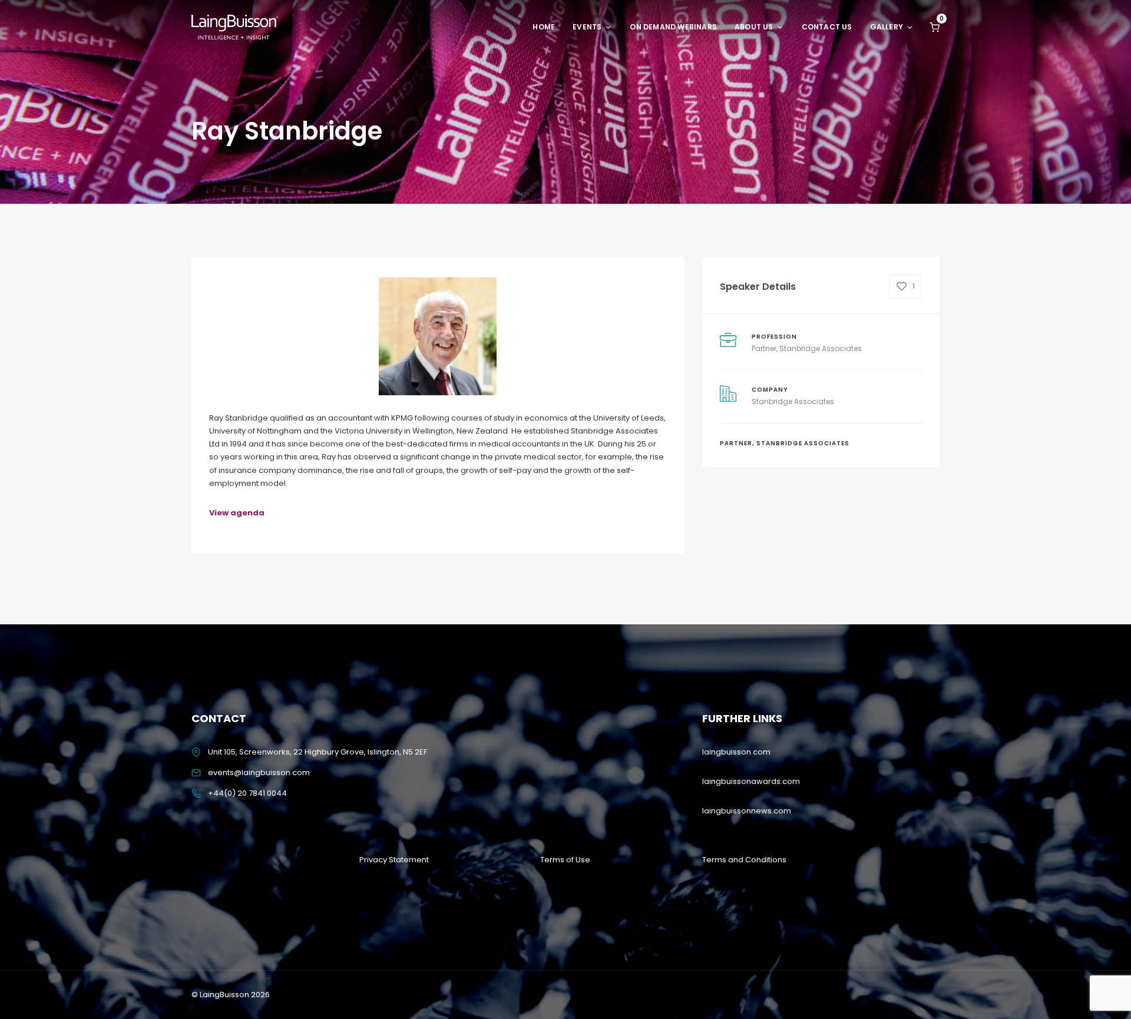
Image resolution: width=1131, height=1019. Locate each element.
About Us (754, 27)
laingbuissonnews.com (746, 810)
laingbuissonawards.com (751, 781)
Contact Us (827, 27)
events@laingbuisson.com (259, 772)
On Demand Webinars (673, 27)
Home (544, 27)
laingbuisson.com (736, 751)
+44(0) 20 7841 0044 (247, 793)
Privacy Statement (394, 859)
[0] (935, 26)
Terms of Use (565, 859)
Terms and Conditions (744, 859)
